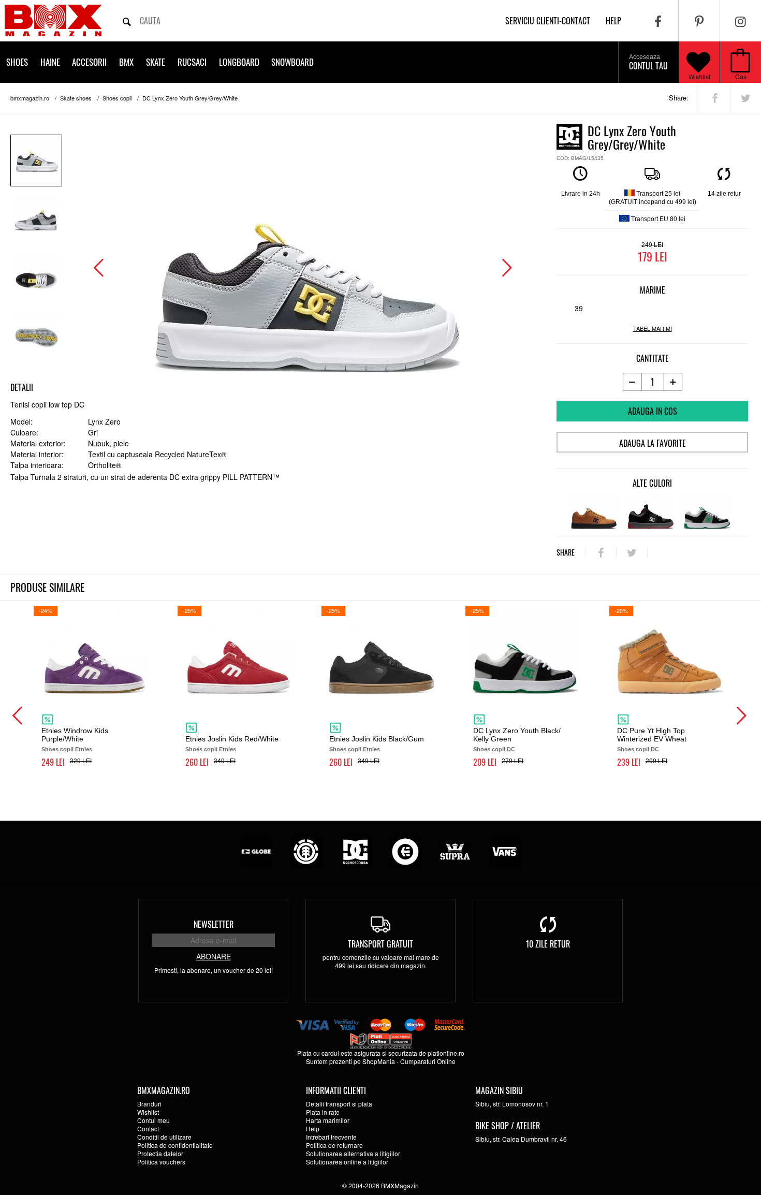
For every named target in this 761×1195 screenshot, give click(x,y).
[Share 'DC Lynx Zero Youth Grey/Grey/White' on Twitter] (745, 98)
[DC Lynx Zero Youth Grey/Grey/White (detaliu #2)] (36, 277)
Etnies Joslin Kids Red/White (232, 739)
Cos (741, 76)
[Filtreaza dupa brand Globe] (256, 850)
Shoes (17, 61)
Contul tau (648, 62)
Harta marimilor (327, 1120)
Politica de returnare (334, 1145)
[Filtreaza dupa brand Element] (305, 850)
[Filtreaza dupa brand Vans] (504, 850)
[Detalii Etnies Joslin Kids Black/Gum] (380, 652)
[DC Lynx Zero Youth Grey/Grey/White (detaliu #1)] (36, 219)
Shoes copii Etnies (66, 749)
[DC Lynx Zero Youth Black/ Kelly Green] (706, 510)
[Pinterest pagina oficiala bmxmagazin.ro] (699, 20)
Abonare (213, 956)
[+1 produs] (673, 381)
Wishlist (699, 76)
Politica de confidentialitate (175, 1145)
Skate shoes (76, 98)
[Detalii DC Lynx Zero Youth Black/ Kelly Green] (524, 652)
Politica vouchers (161, 1161)
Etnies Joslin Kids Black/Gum (376, 739)
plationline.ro (446, 1052)
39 (579, 308)
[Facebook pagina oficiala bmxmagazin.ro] (657, 20)
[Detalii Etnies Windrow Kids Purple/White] (93, 652)
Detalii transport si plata (339, 1103)
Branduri (149, 1103)
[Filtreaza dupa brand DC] (355, 850)
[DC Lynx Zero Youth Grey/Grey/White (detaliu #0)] (36, 160)
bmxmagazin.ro (29, 98)
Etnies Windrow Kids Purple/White (74, 734)
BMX (126, 61)
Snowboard (292, 61)
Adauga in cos (652, 411)
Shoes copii (117, 98)
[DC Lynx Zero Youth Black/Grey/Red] (650, 510)
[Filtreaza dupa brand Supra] (455, 850)
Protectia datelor (160, 1153)
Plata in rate (323, 1111)
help (613, 20)
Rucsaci (192, 61)
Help (312, 1128)
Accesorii (89, 61)
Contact (148, 1128)
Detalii (21, 387)
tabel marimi (652, 328)
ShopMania (378, 1061)
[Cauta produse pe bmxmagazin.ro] (127, 20)
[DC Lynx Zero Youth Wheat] (594, 510)
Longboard (239, 61)
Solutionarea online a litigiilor (347, 1161)
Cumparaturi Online (428, 1061)
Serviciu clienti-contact (547, 20)
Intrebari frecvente (331, 1136)
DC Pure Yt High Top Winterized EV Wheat (651, 734)
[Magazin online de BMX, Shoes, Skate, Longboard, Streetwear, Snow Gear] (53, 20)
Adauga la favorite (652, 443)
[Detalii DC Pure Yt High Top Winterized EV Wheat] (668, 652)
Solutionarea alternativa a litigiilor (353, 1153)
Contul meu (153, 1120)
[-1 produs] (632, 381)
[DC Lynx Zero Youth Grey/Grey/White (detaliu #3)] (36, 336)
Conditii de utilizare (164, 1136)
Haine (50, 61)
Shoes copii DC (494, 749)
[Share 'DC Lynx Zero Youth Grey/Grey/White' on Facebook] (714, 98)
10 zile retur (548, 944)
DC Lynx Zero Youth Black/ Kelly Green (517, 734)
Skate (155, 61)
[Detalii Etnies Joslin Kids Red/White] (237, 652)
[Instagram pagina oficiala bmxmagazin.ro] (740, 20)
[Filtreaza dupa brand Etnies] (405, 850)
